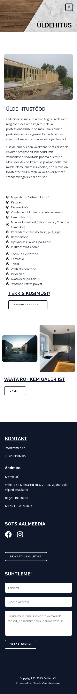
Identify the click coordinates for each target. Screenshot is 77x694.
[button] (6, 348)
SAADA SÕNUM (20, 644)
